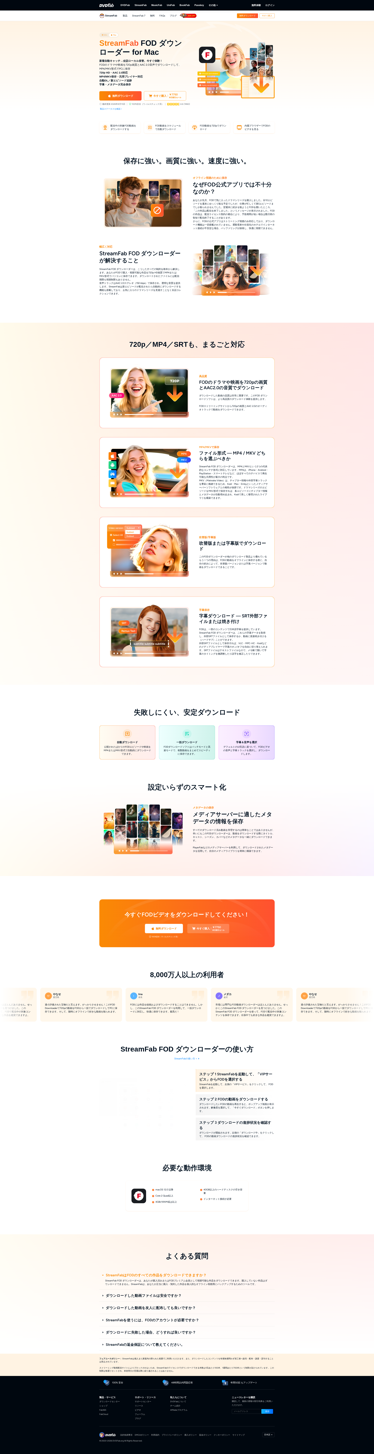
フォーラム (140, 1414)
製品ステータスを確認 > (111, 109)
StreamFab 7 (138, 15)
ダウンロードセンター (109, 1401)
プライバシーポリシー (172, 1435)
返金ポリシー (205, 1435)
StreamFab (141, 5)
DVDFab (125, 5)
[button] (247, 15)
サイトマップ (238, 1435)
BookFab (185, 5)
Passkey (199, 5)
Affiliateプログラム (178, 1410)
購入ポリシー (191, 1435)
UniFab (171, 5)
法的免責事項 (126, 1435)
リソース (139, 1406)
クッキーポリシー (222, 1435)
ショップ (103, 1406)
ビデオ (138, 1410)
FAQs (162, 15)
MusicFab (156, 5)
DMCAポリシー (142, 1435)
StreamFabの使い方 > (186, 1058)
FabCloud (103, 1414)
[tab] (104, 35)
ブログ (173, 15)
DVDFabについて (178, 1401)
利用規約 (155, 1435)
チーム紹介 (175, 1406)
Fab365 (102, 1410)
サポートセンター (143, 1401)
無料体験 (256, 5)
